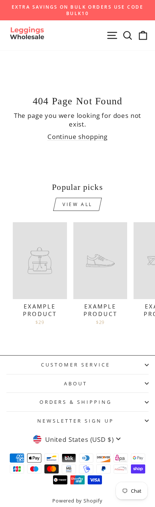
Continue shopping (77, 136)
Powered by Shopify (77, 501)
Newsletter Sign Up (75, 420)
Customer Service (75, 364)
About (75, 383)
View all (77, 204)
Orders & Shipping (76, 402)
